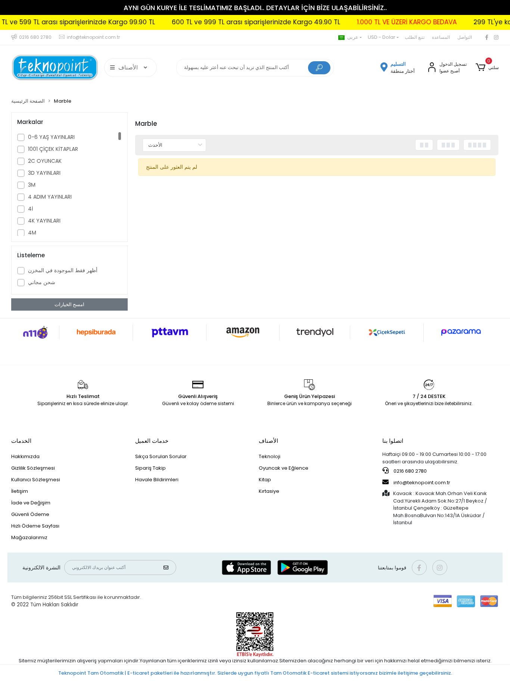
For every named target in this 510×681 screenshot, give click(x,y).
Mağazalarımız (29, 537)
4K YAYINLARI (44, 220)
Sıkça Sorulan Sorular (161, 456)
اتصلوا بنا (392, 441)
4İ (30, 208)
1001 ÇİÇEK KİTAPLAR (53, 149)
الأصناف (268, 441)
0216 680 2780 (409, 471)
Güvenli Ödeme (30, 514)
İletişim (19, 491)
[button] (487, 67)
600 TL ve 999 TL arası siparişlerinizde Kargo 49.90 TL (243, 22)
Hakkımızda (25, 456)
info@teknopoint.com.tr (421, 482)
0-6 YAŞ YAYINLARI (51, 137)
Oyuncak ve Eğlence (283, 468)
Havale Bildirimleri (156, 479)
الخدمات (21, 441)
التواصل (464, 37)
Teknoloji (269, 456)
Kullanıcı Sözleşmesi (35, 479)
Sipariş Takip (150, 468)
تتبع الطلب (415, 37)
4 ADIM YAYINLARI (50, 196)
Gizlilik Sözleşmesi (33, 468)
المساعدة (441, 37)
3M (31, 185)
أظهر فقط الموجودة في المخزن (62, 270)
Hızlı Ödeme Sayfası (35, 525)
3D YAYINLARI (44, 173)
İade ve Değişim (30, 502)
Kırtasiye (269, 491)
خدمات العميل (151, 441)
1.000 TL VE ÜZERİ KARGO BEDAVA (394, 22)
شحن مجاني (41, 282)
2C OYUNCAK (45, 161)
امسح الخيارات (69, 304)
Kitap (265, 479)
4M (32, 232)
